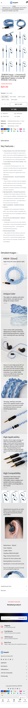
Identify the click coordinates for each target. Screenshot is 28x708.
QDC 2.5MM (5, 96)
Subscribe (21, 618)
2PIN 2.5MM (14, 99)
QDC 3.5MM (13, 96)
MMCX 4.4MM (5, 99)
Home (14, 6)
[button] (26, 2)
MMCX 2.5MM (21, 96)
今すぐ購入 (14, 109)
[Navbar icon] (1, 3)
